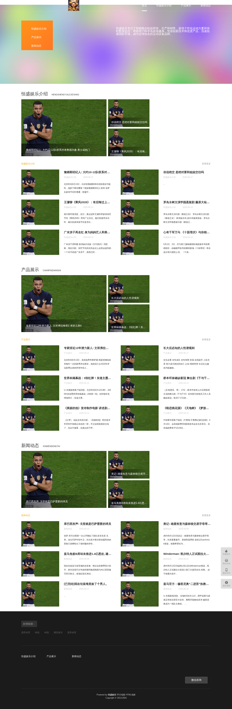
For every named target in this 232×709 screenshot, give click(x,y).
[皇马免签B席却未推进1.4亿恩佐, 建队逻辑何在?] (128, 494)
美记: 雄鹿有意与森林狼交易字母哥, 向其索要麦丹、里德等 (144, 473)
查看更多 (206, 163)
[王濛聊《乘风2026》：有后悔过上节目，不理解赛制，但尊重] (128, 142)
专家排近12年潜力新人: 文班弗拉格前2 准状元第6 (54, 325)
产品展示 (186, 5)
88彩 (37, 632)
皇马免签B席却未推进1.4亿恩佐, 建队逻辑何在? (138, 503)
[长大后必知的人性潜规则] (128, 289)
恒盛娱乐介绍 (164, 5)
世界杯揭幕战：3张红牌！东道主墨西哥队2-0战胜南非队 (142, 327)
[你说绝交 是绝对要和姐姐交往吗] (128, 113)
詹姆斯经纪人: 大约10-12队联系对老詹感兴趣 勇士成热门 (58, 149)
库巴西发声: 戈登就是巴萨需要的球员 (47, 501)
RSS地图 (121, 695)
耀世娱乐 (58, 632)
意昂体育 (25, 632)
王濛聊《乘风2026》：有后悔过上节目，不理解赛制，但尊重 (145, 151)
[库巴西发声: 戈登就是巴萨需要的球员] (64, 479)
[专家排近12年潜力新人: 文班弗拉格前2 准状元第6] (64, 303)
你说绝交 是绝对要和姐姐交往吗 (129, 122)
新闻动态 (206, 5)
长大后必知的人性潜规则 (125, 298)
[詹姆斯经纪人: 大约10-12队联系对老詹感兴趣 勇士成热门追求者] (64, 127)
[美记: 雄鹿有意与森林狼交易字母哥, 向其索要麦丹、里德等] (128, 465)
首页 (144, 5)
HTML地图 (130, 695)
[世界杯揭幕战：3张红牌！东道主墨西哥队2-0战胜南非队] (128, 318)
